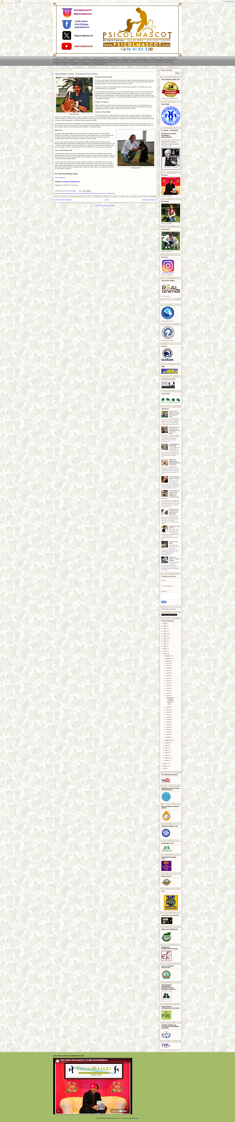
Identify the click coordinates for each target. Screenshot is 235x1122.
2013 (165, 653)
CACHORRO (153, 58)
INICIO (57, 58)
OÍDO (56, 61)
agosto (167, 742)
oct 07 (168, 722)
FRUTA (65, 64)
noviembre (168, 658)
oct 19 (168, 685)
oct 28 (168, 668)
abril (166, 752)
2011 (164, 766)
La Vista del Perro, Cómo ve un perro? (174, 477)
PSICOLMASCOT (60, 177)
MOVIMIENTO (74, 64)
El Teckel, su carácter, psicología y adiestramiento (168, 135)
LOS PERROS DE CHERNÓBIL (174, 445)
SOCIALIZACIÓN (113, 61)
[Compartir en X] (86, 191)
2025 (165, 626)
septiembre (168, 740)
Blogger (136, 1118)
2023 (165, 631)
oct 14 (168, 695)
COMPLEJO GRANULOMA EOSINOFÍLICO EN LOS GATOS (174, 462)
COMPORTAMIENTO (158, 61)
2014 (165, 651)
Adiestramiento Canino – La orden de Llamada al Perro (174, 414)
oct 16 (168, 693)
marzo (167, 755)
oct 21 (168, 683)
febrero (167, 758)
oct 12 (168, 709)
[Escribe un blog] (85, 191)
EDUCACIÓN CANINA (98, 58)
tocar (113, 193)
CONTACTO (66, 58)
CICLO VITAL (125, 61)
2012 (165, 763)
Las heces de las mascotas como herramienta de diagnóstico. (174, 512)
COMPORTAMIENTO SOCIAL (97, 61)
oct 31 (168, 663)
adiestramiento (65, 193)
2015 (165, 648)
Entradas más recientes (63, 200)
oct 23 (168, 678)
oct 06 (168, 724)
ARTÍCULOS (86, 58)
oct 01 (168, 737)
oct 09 (168, 717)
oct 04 (168, 729)
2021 (165, 636)
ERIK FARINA (75, 58)
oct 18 (168, 688)
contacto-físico (80, 193)
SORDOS (57, 64)
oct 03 (168, 732)
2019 (165, 641)
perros (103, 193)
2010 (165, 768)
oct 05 (168, 727)
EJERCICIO (146, 61)
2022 (165, 633)
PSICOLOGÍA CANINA (140, 58)
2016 (165, 646)
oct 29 (168, 665)
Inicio (107, 200)
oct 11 (168, 712)
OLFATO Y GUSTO (171, 58)
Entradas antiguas (148, 200)
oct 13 (168, 707)
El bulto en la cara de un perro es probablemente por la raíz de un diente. (174, 430)
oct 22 (168, 680)
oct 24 (168, 675)
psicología (108, 193)
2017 (165, 643)
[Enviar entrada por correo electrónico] (79, 191)
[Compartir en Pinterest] (90, 191)
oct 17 (168, 690)
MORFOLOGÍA (136, 61)
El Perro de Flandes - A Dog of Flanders (174, 559)
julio (166, 745)
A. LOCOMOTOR (82, 61)
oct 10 (168, 714)
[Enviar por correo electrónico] (83, 191)
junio (166, 748)
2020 (165, 638)
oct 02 (168, 734)
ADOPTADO (170, 61)
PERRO (162, 58)
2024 (165, 628)
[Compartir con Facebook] (88, 191)
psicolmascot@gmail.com (71, 181)
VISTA (63, 61)
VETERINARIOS (86, 64)
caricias (73, 193)
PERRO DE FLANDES (99, 64)
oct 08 (168, 719)
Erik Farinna (96, 193)
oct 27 (168, 670)
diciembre (168, 656)
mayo (166, 750)
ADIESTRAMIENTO (113, 58)
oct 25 (168, 673)
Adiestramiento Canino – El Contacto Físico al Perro (76, 73)
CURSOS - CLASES (126, 58)
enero (167, 760)
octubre (167, 661)
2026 (165, 623)
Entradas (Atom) (109, 205)
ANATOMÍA (72, 61)
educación (89, 193)
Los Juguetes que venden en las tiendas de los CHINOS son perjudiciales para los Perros (170, 494)
